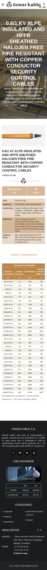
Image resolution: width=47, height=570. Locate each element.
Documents (9, 522)
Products (7, 516)
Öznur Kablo (14, 566)
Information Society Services (34, 513)
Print (36, 192)
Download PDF (15, 191)
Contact (29, 520)
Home (7, 88)
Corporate (8, 511)
